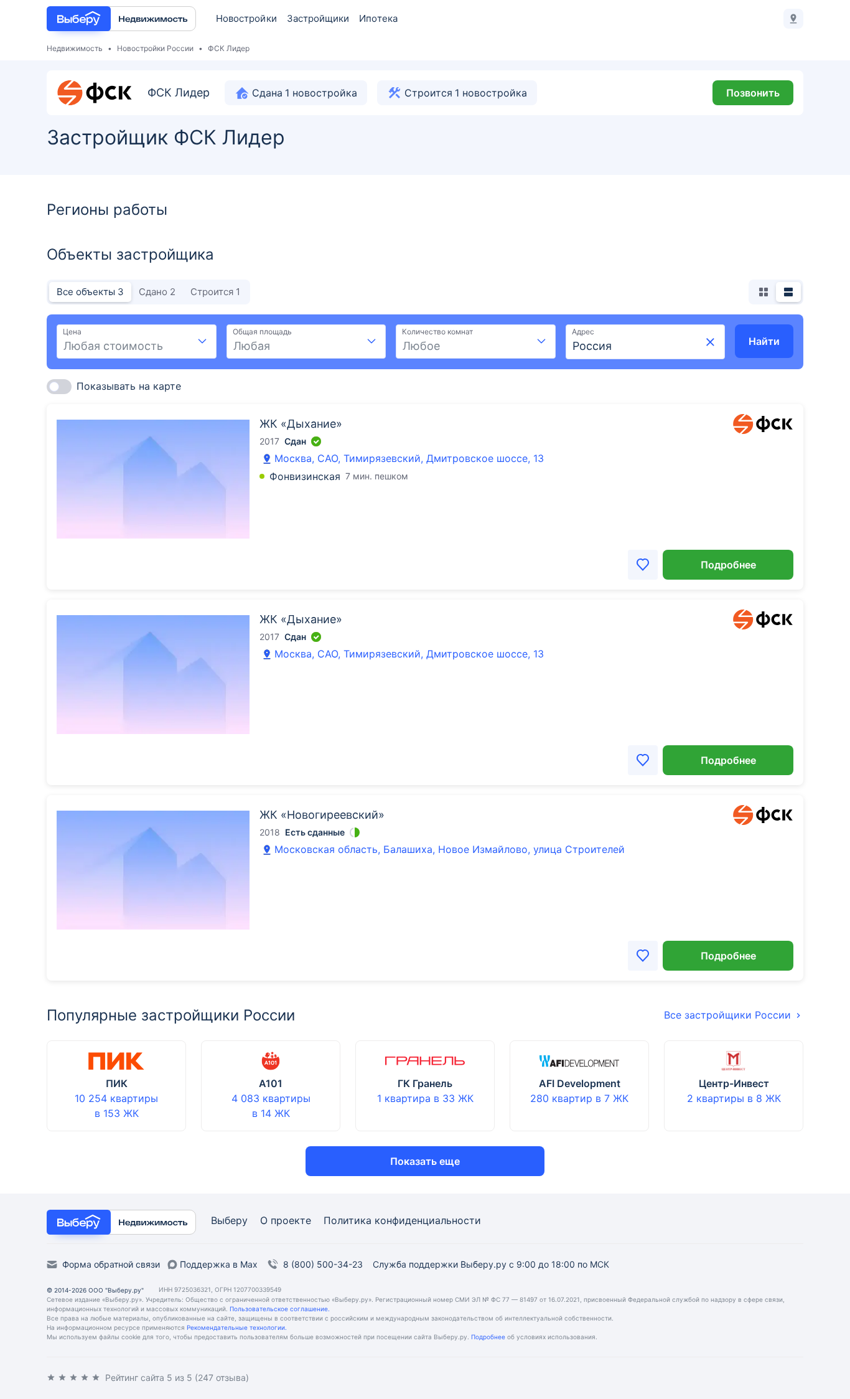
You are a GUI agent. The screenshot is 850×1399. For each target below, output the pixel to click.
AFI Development (579, 1083)
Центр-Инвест (734, 1083)
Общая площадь (262, 331)
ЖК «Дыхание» (300, 423)
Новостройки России (155, 48)
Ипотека (378, 18)
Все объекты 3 (90, 292)
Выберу (229, 1221)
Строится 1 (215, 292)
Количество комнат (437, 331)
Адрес (583, 331)
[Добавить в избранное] (643, 565)
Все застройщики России (727, 1015)
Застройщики (318, 18)
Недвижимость (75, 48)
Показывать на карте (129, 386)
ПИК (117, 1083)
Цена (72, 331)
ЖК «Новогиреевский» (322, 814)
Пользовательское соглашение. (280, 1308)
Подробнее (728, 564)
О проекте (285, 1221)
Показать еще (425, 1161)
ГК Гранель (425, 1083)
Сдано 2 (157, 292)
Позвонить (753, 93)
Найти (764, 341)
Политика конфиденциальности (402, 1221)
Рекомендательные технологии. (237, 1327)
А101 (271, 1083)
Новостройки (246, 18)
